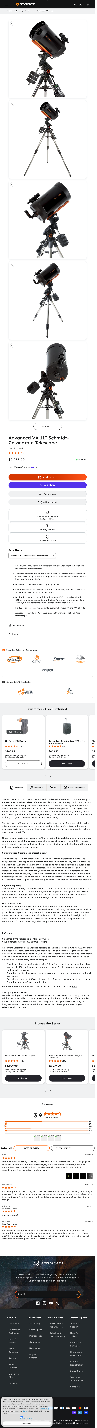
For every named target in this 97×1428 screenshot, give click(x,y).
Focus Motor (35, 894)
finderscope (51, 894)
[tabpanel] (47, 903)
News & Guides (12, 1341)
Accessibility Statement (77, 1423)
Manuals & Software (75, 1344)
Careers (13, 1383)
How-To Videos (74, 1335)
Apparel (13, 1358)
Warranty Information (76, 1379)
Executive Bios (14, 1375)
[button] (6, 4)
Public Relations (13, 1366)
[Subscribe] (77, 1294)
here (74, 986)
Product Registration (76, 1363)
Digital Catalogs (34, 1356)
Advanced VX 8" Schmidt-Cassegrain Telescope (66, 1056)
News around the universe (57, 1325)
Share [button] (15, 634)
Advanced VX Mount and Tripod (20, 1055)
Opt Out (25, 1411)
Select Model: (15, 550)
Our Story (14, 1323)
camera (70, 894)
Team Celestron (13, 1350)
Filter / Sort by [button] (63, 1148)
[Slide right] (50, 776)
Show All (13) (47, 426)
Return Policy (65, 1420)
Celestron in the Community (57, 1335)
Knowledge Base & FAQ (76, 1354)
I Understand (26, 1423)
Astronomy (34, 1323)
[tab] (17, 787)
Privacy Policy (44, 1409)
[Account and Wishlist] (81, 4)
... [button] (40, 1170)
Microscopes (35, 1336)
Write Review (31, 1148)
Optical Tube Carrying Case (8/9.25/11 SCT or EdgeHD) (67, 742)
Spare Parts (76, 1371)
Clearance (34, 1342)
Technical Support (75, 1325)
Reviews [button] (6, 1148)
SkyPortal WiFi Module (15, 741)
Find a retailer (50, 494)
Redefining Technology (14, 1331)
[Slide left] (45, 776)
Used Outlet (35, 1348)
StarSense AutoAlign (17, 894)
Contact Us (76, 1386)
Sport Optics (35, 1329)
